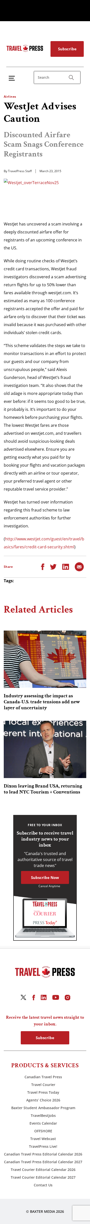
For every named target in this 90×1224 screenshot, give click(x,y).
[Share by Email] (79, 566)
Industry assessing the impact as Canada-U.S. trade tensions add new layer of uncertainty (42, 702)
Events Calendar (43, 1123)
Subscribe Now (45, 877)
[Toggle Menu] (13, 78)
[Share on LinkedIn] (65, 566)
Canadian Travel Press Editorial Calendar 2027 (43, 1161)
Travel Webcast (43, 1138)
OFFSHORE (43, 1131)
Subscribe (67, 48)
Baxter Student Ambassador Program (43, 1107)
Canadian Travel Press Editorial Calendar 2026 (43, 1154)
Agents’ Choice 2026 (43, 1100)
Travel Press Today (43, 1092)
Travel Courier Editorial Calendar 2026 (43, 1169)
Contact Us (43, 1185)
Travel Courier (43, 1084)
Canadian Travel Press (43, 1077)
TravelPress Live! (43, 1146)
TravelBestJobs (43, 1115)
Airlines (10, 96)
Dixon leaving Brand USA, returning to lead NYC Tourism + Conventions (43, 789)
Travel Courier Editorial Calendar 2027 (43, 1177)
